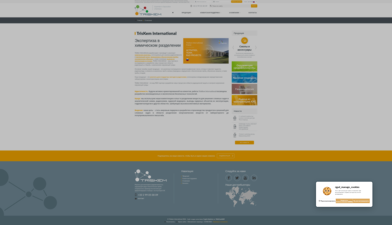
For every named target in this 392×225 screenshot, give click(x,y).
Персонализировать (328, 201)
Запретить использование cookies (344, 201)
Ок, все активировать (361, 201)
